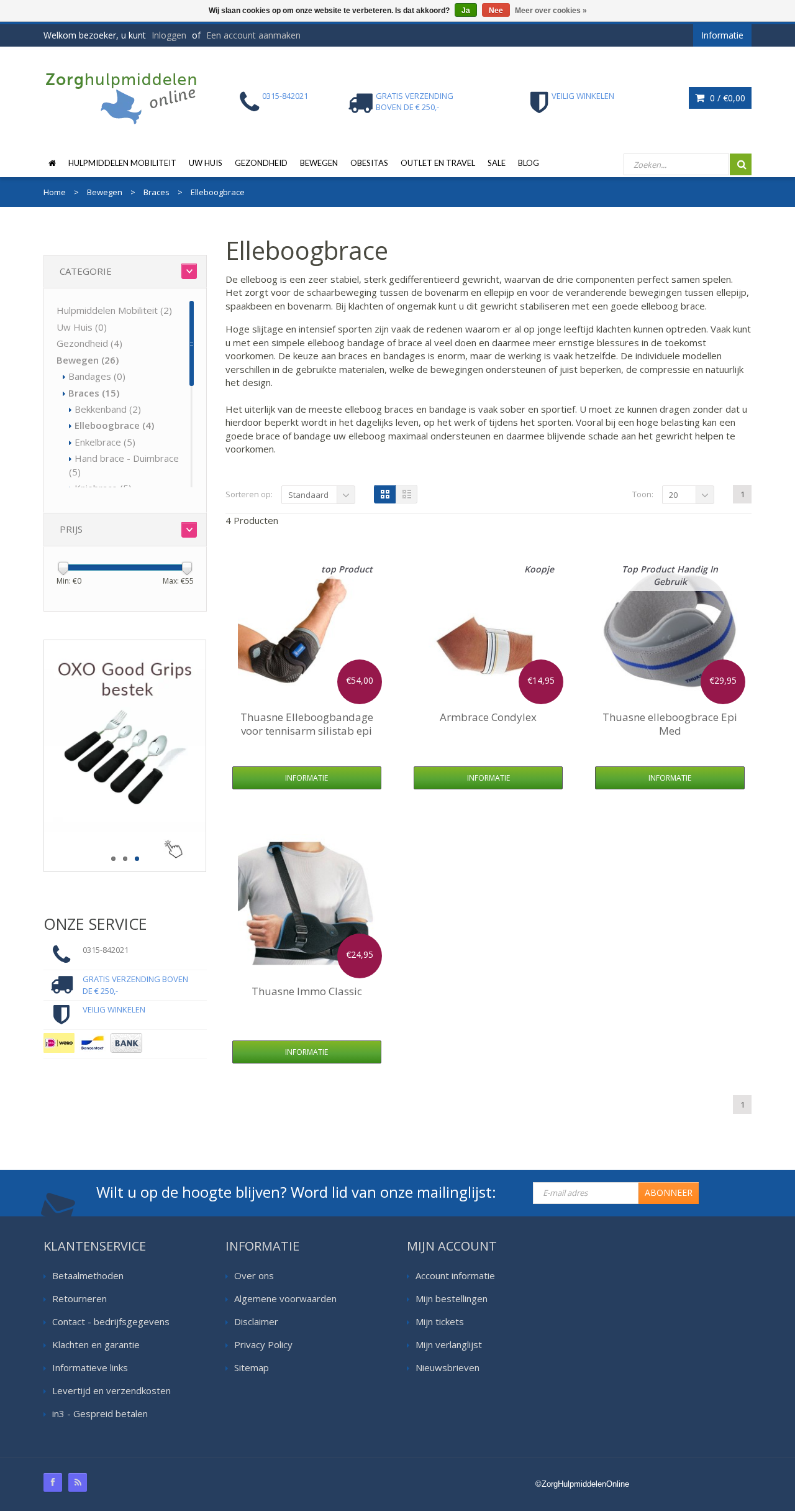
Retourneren (79, 1298)
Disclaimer (256, 1321)
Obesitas (369, 163)
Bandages (96, 376)
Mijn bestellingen (452, 1298)
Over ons (254, 1275)
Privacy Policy (263, 1344)
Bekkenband (108, 409)
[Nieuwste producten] (77, 1482)
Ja (465, 10)
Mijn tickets (440, 1321)
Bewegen (319, 163)
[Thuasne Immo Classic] (307, 903)
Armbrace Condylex (488, 717)
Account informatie (455, 1275)
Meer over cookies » (551, 10)
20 (673, 494)
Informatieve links (90, 1367)
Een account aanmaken (253, 35)
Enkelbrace (105, 442)
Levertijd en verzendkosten (111, 1390)
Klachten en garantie (96, 1344)
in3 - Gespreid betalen (100, 1413)
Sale (497, 163)
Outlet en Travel (438, 163)
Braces (93, 393)
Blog (528, 163)
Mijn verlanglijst (449, 1344)
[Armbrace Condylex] (488, 629)
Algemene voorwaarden (285, 1298)
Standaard (308, 494)
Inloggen (169, 35)
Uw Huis (205, 163)
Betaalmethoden (88, 1275)
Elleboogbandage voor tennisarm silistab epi (306, 724)
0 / (726, 98)
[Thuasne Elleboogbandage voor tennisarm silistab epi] (307, 629)
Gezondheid (261, 163)
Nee (496, 10)
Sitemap (251, 1367)
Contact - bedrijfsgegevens (111, 1321)
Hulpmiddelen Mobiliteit (122, 163)
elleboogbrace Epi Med (669, 724)
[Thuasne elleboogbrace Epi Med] (670, 629)
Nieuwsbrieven (447, 1367)
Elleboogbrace (114, 425)
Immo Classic (307, 991)
